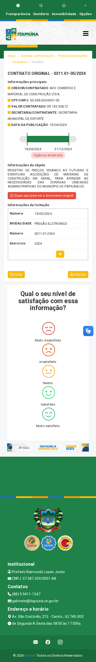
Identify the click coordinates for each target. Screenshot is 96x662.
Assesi (30, 655)
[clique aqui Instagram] (60, 642)
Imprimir (79, 274)
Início (12, 56)
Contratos (19, 62)
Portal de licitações (72, 56)
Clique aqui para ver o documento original (43, 195)
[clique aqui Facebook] (48, 642)
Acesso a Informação (37, 56)
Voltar (17, 274)
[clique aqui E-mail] (35, 642)
